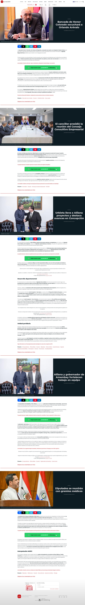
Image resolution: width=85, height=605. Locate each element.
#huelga (55, 573)
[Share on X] (23, 46)
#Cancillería (24, 186)
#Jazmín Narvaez (56, 346)
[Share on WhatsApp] (27, 46)
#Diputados (24, 573)
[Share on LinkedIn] (39, 46)
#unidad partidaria (48, 348)
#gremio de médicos (49, 573)
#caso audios (47, 98)
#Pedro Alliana (33, 346)
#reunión (35, 98)
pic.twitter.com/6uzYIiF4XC (42, 274)
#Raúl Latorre (30, 573)
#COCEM (47, 186)
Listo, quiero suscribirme (54, 588)
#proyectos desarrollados (23, 348)
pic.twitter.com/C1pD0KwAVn (46, 313)
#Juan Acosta (54, 461)
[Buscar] (83, 2)
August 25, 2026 (49, 275)
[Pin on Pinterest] (35, 46)
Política (69, 371)
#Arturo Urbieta (49, 346)
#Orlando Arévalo (41, 98)
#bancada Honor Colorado (27, 98)
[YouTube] (66, 597)
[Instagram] (64, 597)
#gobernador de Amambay (46, 461)
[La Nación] (5, 1)
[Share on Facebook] (19, 46)
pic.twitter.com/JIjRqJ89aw (44, 456)
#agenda (62, 346)
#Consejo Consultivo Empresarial (38, 186)
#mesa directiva (41, 573)
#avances (36, 348)
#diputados (43, 346)
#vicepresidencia (25, 461)
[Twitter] (62, 597)
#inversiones (41, 348)
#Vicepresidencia (25, 346)
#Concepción (31, 348)
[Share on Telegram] (31, 46)
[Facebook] (59, 597)
